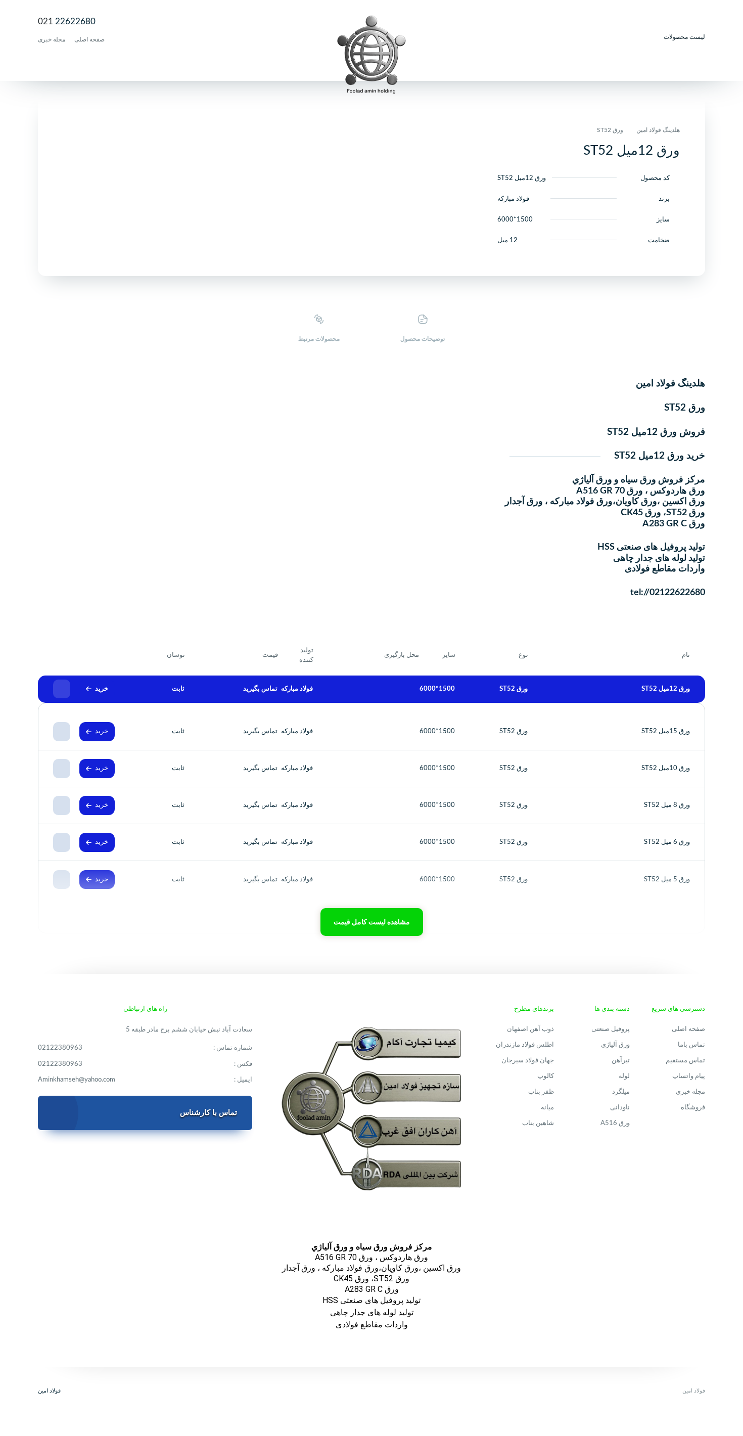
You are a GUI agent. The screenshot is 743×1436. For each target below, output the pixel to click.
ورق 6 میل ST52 (667, 842)
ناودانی (620, 1107)
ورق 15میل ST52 (665, 731)
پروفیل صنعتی (610, 1029)
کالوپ (545, 1076)
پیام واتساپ (688, 1076)
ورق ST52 (610, 130)
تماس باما (691, 1045)
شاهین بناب (538, 1123)
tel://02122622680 (667, 592)
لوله (624, 1076)
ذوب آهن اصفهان (530, 1029)
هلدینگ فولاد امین (658, 130)
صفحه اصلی (89, 39)
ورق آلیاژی (615, 1045)
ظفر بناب (541, 1092)
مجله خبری (51, 39)
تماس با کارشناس (208, 1112)
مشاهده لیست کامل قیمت (372, 922)
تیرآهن (621, 1060)
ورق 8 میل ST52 (667, 805)
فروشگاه (693, 1107)
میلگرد (621, 1092)
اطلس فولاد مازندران (525, 1045)
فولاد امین (49, 1391)
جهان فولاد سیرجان (527, 1060)
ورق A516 (615, 1123)
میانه (547, 1107)
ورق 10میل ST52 (665, 768)
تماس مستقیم (685, 1060)
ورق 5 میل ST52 (667, 879)
